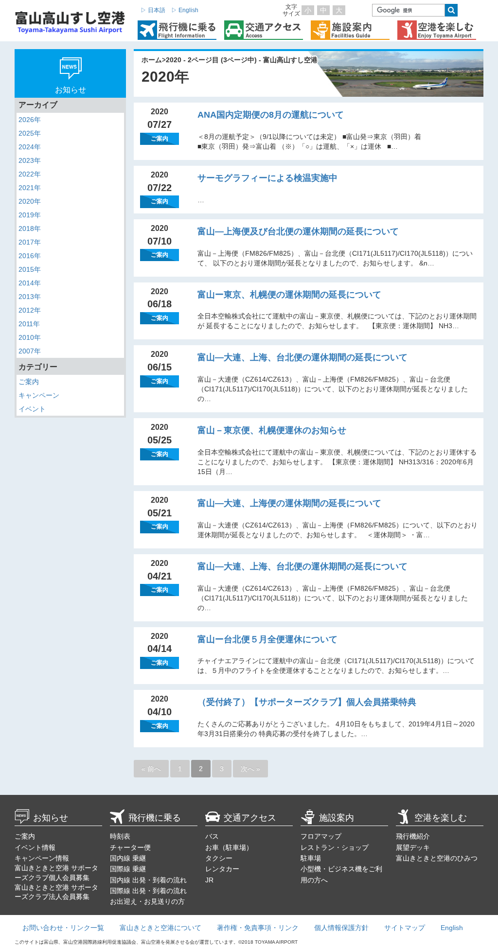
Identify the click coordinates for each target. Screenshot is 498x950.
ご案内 (28, 382)
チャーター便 (130, 847)
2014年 (29, 283)
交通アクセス (250, 818)
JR (209, 880)
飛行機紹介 (413, 836)
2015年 (29, 269)
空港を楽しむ (440, 818)
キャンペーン (38, 395)
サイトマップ (404, 928)
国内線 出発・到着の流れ (148, 880)
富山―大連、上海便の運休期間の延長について (289, 503)
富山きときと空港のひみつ (437, 858)
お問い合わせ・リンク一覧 (63, 928)
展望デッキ (413, 847)
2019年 (29, 215)
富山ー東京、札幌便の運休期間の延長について (289, 294)
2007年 (29, 351)
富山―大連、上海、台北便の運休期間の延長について (302, 357)
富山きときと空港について (160, 928)
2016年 (29, 256)
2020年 (29, 201)
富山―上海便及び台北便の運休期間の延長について (298, 231)
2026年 (29, 119)
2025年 (29, 133)
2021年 (29, 188)
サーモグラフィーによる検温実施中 (267, 178)
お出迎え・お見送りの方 (147, 901)
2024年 (29, 147)
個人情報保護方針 (341, 928)
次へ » (250, 769)
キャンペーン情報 (42, 858)
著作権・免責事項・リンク (258, 928)
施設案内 (336, 818)
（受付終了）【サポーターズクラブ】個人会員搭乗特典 (306, 702)
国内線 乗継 (128, 858)
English (452, 928)
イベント (32, 409)
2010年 (29, 337)
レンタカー (222, 869)
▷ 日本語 (153, 10)
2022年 (29, 174)
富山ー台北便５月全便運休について (267, 639)
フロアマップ (321, 836)
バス (212, 836)
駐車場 (311, 858)
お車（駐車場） (229, 847)
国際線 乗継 (128, 869)
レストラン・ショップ (335, 847)
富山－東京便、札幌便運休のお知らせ (271, 430)
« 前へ (151, 769)
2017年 (29, 242)
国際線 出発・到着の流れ (148, 891)
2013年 (29, 296)
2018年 (29, 228)
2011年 (29, 324)
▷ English (184, 10)
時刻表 (120, 836)
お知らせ (50, 818)
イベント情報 (35, 847)
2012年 (29, 310)
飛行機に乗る (154, 818)
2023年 (29, 160)
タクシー (218, 858)
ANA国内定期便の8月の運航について (270, 115)
